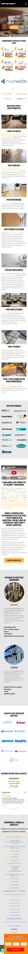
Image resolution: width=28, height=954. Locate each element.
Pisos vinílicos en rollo (14, 171)
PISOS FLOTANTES (14, 131)
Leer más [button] (4, 805)
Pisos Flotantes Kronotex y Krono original (15, 135)
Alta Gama (10, 136)
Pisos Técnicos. (13, 504)
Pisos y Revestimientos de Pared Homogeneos (14, 380)
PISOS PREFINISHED (14, 200)
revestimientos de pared (14, 233)
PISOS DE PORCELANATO (14, 270)
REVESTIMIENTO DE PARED (14, 229)
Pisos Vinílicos (10, 492)
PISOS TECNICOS (14, 346)
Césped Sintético (21, 322)
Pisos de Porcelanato (16, 495)
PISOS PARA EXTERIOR (14, 309)
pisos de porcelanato (8, 275)
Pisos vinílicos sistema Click (8, 169)
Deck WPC (4, 313)
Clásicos (3, 136)
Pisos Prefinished (6, 203)
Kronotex (19, 490)
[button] (26, 4)
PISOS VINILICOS (14, 165)
